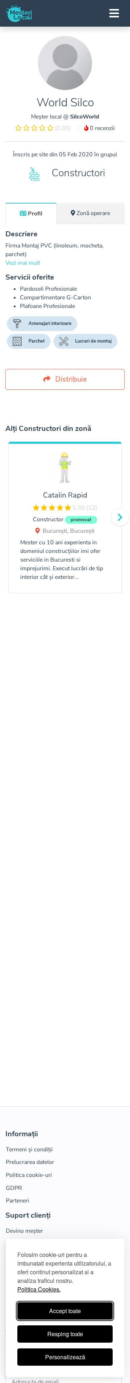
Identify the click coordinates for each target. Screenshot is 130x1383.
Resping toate (65, 1334)
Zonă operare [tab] (93, 213)
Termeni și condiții (29, 1150)
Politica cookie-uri (29, 1175)
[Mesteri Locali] (19, 13)
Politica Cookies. (39, 1289)
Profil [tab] (35, 214)
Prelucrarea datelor (30, 1162)
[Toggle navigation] (114, 13)
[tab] (31, 213)
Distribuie (70, 379)
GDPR (14, 1188)
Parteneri (17, 1201)
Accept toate (65, 1311)
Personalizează (65, 1357)
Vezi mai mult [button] (22, 263)
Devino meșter (24, 1231)
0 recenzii (101, 128)
